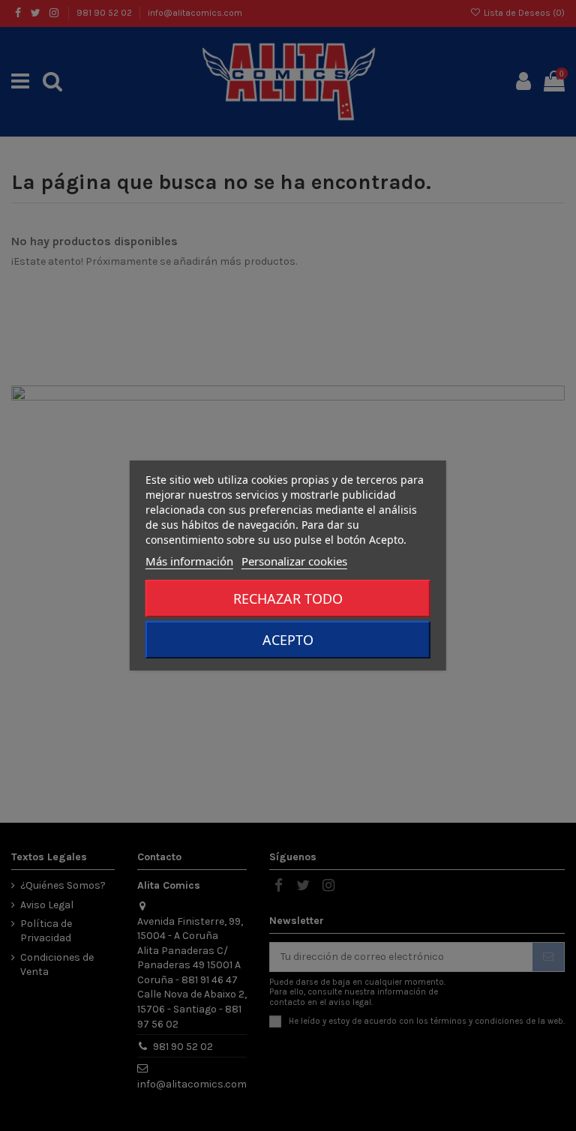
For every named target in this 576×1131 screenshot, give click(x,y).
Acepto (288, 640)
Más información (189, 561)
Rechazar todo (288, 599)
